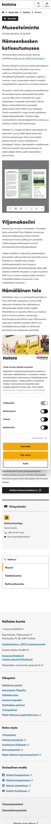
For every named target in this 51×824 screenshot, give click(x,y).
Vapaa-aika (13, 12)
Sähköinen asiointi (12, 685)
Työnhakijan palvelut (13, 705)
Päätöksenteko (10, 695)
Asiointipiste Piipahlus (14, 690)
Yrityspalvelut (9, 710)
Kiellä (25, 464)
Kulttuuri (26, 12)
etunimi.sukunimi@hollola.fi (17, 660)
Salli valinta (25, 455)
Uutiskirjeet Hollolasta (15, 745)
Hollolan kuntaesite (14, 740)
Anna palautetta (12, 750)
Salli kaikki (25, 446)
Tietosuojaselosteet (12, 804)
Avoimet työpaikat (12, 700)
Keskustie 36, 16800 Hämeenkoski (29, 59)
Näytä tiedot (37, 438)
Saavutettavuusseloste (14, 810)
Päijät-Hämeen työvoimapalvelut (21, 755)
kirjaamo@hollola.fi (13, 656)
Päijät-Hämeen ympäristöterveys (21, 715)
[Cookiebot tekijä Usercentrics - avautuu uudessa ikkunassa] (36, 358)
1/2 (9, 209)
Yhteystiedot (9, 735)
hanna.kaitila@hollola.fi (18, 537)
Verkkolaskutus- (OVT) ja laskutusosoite (23, 644)
